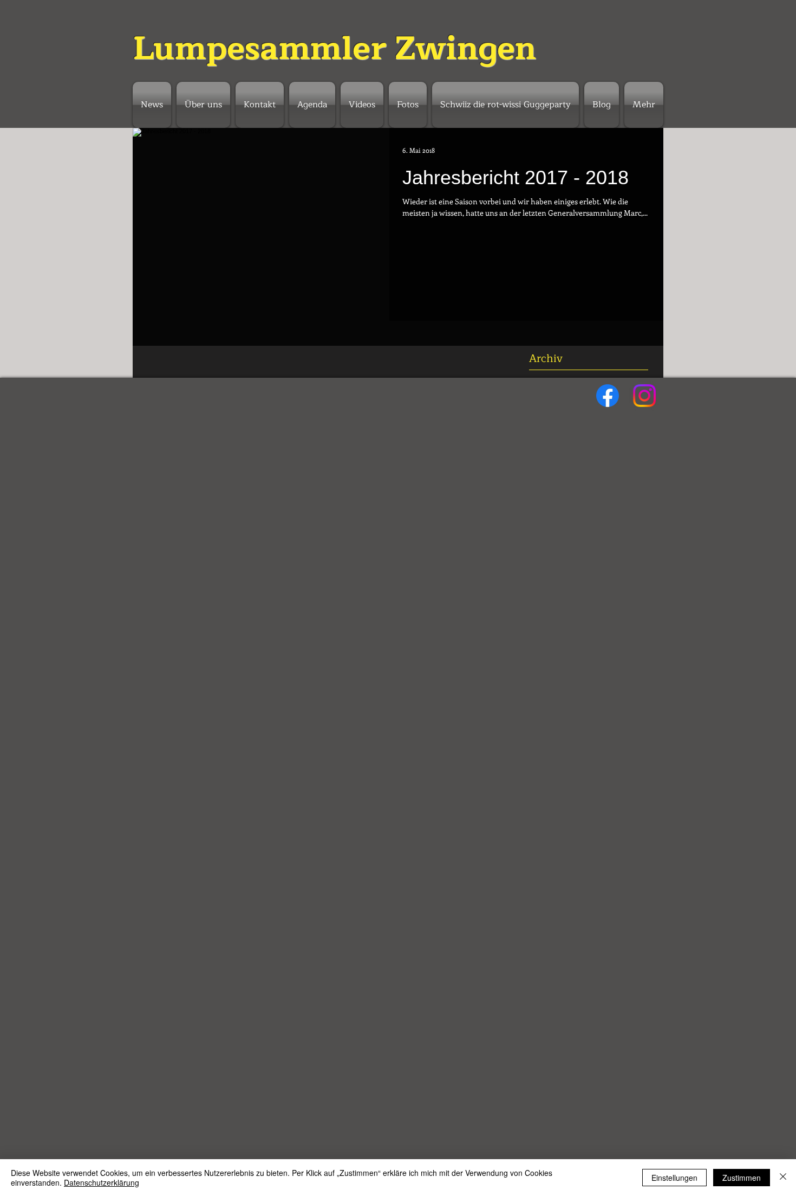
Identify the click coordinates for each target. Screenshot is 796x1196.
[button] (312, 105)
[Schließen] (783, 1177)
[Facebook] (607, 395)
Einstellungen (674, 1177)
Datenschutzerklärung (101, 1182)
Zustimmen (741, 1177)
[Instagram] (644, 395)
